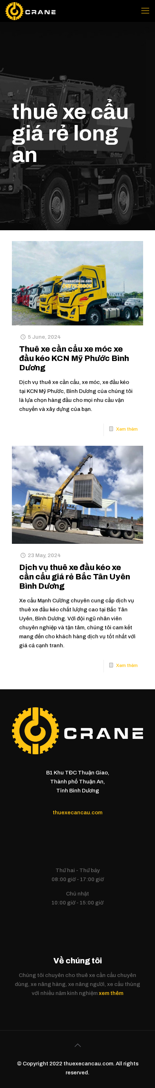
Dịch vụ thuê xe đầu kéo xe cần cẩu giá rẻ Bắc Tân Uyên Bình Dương (74, 577)
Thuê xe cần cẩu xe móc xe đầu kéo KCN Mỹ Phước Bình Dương (74, 358)
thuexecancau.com (77, 812)
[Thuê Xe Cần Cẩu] (30, 11)
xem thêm (111, 993)
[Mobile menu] (145, 11)
